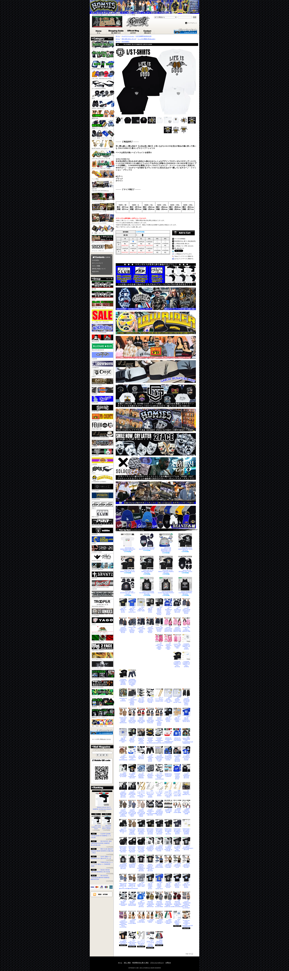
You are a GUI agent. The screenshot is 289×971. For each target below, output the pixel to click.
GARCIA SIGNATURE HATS (100, 438)
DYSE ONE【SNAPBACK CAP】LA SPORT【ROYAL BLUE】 (168, 610)
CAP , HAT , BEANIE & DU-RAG (101, 78)
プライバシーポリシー (157, 962)
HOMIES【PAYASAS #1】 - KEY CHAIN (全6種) (177, 810)
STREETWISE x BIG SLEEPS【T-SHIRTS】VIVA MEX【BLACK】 (150, 831)
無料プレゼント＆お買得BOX (101, 242)
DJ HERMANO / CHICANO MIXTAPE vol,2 (186, 792)
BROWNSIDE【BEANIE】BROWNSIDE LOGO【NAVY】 (147, 548)
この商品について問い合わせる (183, 246)
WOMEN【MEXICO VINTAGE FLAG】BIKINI (132, 921)
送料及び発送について (99, 269)
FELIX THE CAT (96, 429)
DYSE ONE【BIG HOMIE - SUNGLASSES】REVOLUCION (132, 903)
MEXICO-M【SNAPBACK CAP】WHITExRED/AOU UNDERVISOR (168, 740)
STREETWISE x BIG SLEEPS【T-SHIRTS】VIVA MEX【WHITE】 (186, 831)
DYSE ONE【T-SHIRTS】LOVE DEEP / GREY (141, 884)
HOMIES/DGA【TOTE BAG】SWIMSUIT (168, 775)
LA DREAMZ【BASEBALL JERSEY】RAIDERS (150, 775)
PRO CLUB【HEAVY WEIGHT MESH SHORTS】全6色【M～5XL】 (102, 851)
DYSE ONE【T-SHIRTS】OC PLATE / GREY (141, 608)
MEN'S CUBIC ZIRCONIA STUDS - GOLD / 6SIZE (168, 700)
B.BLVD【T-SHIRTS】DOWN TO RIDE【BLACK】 (177, 848)
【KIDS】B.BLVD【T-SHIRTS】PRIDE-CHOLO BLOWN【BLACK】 (150, 867)
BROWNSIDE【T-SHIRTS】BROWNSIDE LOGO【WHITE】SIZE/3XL (127, 549)
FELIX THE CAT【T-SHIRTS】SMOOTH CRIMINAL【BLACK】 (166, 571)
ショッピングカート (185, 31)
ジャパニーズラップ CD (99, 211)
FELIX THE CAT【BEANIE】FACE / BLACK (185, 571)
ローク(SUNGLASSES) (99, 88)
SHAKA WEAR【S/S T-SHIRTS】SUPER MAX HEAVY (102, 808)
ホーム (99, 31)
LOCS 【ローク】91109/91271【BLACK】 (141, 756)
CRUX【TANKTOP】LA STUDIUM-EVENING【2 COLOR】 (168, 757)
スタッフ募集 (96, 266)
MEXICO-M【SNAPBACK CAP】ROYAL (177, 739)
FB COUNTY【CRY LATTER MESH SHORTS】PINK (159, 646)
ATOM (105, 894)
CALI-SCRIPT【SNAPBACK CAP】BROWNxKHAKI (123, 757)
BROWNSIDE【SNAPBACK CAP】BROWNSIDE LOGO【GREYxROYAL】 (166, 549)
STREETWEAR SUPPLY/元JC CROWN (100, 588)
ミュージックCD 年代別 (99, 332)
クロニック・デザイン (98, 696)
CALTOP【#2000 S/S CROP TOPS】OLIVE (177, 865)
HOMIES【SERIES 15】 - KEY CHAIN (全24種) (168, 810)
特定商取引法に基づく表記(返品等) (185, 241)
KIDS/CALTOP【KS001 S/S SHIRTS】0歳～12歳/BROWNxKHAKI (132, 886)
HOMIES (94, 446)
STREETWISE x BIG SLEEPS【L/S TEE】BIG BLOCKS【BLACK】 (132, 849)
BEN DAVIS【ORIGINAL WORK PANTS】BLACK (150, 758)
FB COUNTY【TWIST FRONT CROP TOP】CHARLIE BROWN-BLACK (159, 721)
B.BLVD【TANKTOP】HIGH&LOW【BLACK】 (132, 865)
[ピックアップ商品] (157, 529)
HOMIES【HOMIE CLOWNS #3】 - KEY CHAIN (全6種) (186, 811)
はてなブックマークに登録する (183, 258)
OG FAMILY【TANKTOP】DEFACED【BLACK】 (186, 775)
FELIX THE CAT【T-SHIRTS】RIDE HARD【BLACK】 (147, 571)
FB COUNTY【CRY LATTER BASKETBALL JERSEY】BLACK (186, 610)
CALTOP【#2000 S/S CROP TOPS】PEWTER (186, 865)
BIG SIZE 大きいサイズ (99, 307)
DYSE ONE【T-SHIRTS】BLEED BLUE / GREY (123, 739)
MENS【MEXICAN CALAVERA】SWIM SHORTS (159, 942)
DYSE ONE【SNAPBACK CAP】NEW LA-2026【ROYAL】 (141, 903)
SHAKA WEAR (96, 560)
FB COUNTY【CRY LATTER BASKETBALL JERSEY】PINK (168, 629)
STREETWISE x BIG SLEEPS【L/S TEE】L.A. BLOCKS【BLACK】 (141, 849)
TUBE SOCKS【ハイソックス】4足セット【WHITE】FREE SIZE (150, 943)
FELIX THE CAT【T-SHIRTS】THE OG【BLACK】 (127, 571)
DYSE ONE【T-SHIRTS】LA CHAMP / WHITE (177, 922)
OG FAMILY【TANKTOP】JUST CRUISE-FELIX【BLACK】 (132, 794)
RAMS (94, 543)
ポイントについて (97, 263)
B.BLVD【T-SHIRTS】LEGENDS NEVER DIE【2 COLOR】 (168, 848)
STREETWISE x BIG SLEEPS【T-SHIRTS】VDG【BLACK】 (168, 831)
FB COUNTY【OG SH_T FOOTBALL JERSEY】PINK (186, 629)
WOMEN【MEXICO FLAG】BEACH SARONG (159, 921)
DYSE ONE (95, 411)
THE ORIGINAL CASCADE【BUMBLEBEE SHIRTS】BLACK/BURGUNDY (177, 903)
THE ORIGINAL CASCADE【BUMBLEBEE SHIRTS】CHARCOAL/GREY (168, 903)
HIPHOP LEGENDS (97, 687)
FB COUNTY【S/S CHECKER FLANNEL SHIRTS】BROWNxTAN (123, 719)
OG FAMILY (95, 490)
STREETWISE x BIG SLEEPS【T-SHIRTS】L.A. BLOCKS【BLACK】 (159, 831)
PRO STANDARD (97, 525)
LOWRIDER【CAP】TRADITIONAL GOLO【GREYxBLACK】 (159, 740)
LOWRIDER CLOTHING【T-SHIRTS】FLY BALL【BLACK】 (177, 664)
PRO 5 (94, 508)
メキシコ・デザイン (98, 641)
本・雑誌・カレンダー (98, 233)
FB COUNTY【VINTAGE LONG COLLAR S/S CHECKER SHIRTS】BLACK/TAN (123, 812)
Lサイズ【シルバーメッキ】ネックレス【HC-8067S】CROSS (141, 943)
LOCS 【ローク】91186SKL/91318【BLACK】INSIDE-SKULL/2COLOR (159, 776)
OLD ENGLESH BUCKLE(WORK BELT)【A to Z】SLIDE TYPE (159, 758)
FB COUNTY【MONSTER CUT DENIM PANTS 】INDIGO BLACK (186, 701)
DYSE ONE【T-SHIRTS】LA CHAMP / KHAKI (177, 719)
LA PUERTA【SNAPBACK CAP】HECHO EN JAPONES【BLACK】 (159, 812)
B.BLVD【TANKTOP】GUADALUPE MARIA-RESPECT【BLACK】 (166, 593)
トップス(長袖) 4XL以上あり (146, 39)
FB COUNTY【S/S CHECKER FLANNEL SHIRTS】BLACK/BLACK (101, 843)
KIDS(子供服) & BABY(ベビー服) (102, 68)
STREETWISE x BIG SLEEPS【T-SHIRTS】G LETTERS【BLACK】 (141, 831)
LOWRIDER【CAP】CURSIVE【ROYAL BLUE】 (177, 776)
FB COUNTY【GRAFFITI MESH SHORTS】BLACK (150, 629)
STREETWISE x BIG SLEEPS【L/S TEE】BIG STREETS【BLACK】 (123, 849)
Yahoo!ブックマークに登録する (183, 256)
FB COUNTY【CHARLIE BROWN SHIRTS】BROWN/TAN (100, 877)
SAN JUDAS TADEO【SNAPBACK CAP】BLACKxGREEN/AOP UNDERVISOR (186, 740)
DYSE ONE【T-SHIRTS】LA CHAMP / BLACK (168, 719)
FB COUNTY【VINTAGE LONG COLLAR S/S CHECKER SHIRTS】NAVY (132, 812)
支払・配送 (127, 962)
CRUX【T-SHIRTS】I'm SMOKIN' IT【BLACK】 (123, 942)
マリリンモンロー (97, 668)
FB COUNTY (96, 420)
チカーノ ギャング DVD (99, 223)
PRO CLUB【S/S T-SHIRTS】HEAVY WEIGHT (106, 827)
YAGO (94, 624)
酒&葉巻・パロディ (98, 706)
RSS (100, 894)
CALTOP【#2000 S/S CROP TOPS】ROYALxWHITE (159, 865)
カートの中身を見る (101, 731)
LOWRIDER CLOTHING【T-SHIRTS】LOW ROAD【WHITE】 (186, 646)
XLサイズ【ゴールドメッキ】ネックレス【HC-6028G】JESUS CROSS (141, 794)
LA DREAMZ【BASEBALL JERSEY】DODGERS (141, 775)
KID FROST (95, 455)
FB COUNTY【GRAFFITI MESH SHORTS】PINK (168, 646)
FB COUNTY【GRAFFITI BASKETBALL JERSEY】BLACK (123, 629)
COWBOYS (95, 367)
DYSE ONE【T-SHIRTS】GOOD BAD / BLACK (168, 885)
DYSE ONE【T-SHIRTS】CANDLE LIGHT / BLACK (150, 885)
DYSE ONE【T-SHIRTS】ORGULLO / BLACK (132, 739)
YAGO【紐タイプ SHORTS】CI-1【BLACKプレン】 (123, 830)
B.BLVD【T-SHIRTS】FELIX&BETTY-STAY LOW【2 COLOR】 (159, 848)
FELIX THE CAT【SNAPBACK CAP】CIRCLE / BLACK (127, 593)
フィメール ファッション (99, 59)
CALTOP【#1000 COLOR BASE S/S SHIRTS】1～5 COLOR (101, 835)
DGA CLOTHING (97, 385)
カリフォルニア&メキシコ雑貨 (101, 168)
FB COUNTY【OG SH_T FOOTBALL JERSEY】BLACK (132, 629)
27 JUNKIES (95, 615)
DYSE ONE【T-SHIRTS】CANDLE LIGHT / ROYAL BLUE (159, 885)
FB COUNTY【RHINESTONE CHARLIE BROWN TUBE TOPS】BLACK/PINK (123, 923)
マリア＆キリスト (97, 659)
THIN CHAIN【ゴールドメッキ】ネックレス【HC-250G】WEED (177, 793)
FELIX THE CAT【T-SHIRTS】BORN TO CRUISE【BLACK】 (185, 549)
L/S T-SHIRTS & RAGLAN (143, 36)
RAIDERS (95, 534)
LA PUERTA (95, 260)
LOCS (93, 473)
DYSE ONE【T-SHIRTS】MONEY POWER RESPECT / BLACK (159, 610)
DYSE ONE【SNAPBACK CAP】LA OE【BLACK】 (177, 609)
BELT (93, 98)
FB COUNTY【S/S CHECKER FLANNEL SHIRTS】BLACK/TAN (132, 831)
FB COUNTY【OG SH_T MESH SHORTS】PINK (177, 645)
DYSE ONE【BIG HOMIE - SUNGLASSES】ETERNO (123, 903)
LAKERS (94, 464)
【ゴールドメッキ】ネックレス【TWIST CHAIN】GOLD (159, 699)
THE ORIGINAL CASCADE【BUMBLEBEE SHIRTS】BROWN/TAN (150, 903)
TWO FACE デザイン (98, 650)
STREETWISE (96, 597)
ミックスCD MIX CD (98, 201)
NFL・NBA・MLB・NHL (99, 726)
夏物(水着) (95, 118)
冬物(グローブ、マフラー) (100, 128)
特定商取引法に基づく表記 (140, 962)
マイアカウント (192, 23)
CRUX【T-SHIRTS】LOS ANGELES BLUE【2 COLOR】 (186, 757)
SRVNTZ (94, 578)
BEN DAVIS (95, 341)
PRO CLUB (95, 517)
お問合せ (147, 31)
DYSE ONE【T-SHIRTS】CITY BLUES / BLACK (186, 885)
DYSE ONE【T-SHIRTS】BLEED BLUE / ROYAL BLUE (186, 719)
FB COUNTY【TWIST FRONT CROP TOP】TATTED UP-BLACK (132, 719)
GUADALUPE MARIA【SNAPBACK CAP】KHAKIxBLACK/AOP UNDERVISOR (186, 923)
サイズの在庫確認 (179, 239)
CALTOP (94, 359)
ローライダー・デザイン (99, 678)
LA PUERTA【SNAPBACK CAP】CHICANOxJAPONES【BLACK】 (150, 812)
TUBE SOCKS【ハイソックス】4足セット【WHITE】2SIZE (102, 864)
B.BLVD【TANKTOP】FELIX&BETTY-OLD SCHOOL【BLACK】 (146, 593)
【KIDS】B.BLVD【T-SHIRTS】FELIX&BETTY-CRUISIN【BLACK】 (141, 867)
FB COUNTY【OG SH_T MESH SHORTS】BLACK (159, 629)
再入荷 (94, 299)
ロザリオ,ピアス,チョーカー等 (101, 158)
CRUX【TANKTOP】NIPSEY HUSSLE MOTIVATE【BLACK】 (177, 758)
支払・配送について (116, 31)
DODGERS (95, 403)
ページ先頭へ (189, 954)
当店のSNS (95, 271)
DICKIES (94, 394)
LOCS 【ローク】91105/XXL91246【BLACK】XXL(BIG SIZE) (132, 943)
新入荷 (94, 289)
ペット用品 (95, 179)
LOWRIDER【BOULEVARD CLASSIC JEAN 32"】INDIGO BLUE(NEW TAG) (132, 682)
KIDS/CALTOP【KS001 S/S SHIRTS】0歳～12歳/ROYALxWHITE (123, 886)
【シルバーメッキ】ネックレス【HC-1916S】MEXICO (159, 793)
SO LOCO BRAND (97, 569)
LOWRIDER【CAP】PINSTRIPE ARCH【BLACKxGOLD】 (150, 740)
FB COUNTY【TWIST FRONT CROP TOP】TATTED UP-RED (141, 719)
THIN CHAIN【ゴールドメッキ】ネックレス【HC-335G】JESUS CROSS (168, 794)
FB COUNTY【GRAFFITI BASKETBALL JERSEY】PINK (177, 629)
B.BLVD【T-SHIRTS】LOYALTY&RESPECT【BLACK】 (186, 847)
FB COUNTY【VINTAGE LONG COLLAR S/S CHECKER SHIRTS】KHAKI (141, 812)
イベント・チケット (98, 250)
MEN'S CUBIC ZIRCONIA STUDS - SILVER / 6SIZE (177, 700)
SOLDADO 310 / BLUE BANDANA (123, 699)
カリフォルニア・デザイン (100, 633)
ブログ (133, 31)
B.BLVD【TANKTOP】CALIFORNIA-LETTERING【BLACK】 (186, 593)
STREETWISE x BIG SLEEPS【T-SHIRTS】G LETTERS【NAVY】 (177, 831)
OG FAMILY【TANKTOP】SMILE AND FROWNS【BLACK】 (123, 794)
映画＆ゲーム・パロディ (99, 717)
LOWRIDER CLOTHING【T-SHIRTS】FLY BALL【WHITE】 (186, 664)
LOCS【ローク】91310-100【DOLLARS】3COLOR (141, 700)
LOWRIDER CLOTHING (99, 482)
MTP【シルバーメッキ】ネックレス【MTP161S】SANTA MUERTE (150, 794)
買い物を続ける (179, 248)
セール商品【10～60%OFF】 (100, 322)
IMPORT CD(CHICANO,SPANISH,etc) (100, 190)
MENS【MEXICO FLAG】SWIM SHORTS (168, 921)
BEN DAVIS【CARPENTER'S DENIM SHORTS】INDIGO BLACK (132, 701)
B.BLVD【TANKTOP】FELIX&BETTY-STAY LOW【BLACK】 (123, 866)
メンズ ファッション (98, 49)
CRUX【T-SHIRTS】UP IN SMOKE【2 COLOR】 (123, 774)
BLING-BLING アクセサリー (100, 148)
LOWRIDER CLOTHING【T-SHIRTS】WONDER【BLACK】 (123, 682)
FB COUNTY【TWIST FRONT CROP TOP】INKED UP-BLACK (150, 719)
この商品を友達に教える (181, 243)
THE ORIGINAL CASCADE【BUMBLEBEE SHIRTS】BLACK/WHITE (159, 903)
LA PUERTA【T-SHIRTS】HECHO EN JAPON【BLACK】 (141, 740)
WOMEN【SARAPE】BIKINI (150, 921)
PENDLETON (96, 499)
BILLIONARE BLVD (98, 350)
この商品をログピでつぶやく (183, 254)
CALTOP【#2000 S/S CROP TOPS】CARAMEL (168, 865)
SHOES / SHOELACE (98, 108)
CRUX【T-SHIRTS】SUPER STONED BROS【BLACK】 (132, 775)
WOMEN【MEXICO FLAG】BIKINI (141, 921)
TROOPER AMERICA (98, 606)
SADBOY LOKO (97, 552)
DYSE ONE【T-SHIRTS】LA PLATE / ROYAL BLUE (132, 609)
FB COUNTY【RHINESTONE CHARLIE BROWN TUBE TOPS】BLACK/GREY (186, 904)
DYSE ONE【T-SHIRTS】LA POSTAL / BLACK (177, 885)
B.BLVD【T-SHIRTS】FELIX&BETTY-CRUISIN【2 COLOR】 (150, 848)
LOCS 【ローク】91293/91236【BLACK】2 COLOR (150, 700)
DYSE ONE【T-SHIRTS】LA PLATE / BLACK (123, 609)
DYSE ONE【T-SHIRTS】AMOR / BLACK (150, 609)
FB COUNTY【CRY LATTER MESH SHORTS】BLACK (141, 629)
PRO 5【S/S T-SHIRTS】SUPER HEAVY (96, 827)
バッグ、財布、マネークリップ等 (102, 138)
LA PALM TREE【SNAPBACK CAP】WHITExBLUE (132, 757)
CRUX (94, 376)
